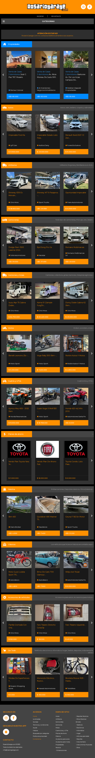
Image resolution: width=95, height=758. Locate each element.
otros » (90, 653)
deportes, (78, 650)
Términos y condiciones (40, 725)
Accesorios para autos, (64, 597)
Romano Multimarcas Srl (74, 144)
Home (35, 716)
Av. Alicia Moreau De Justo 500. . (19, 74)
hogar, (65, 650)
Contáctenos (37, 739)
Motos (57, 728)
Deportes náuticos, (72, 489)
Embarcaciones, (58, 489)
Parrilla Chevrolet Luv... (75, 625)
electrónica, (47, 650)
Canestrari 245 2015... (74, 517)
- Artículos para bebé (82, 736)
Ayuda (35, 728)
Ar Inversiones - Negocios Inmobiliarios (18, 89)
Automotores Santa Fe (47, 416)
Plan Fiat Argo (71, 461)
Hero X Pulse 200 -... (74, 355)
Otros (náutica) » (86, 489)
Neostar (70, 202)
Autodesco (14, 580)
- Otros (78, 747)
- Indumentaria (81, 742)
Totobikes (42, 688)
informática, (57, 650)
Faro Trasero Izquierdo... (47, 625)
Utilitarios (59, 719)
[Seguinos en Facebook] (89, 6)
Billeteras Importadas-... (75, 678)
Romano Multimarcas (74, 135)
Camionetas (59, 722)
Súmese (35, 722)
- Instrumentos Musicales (84, 745)
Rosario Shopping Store (73, 687)
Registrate (56, 16)
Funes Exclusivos (45, 145)
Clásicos (58, 736)
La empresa (36, 719)
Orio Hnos (71, 255)
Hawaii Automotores (18, 688)
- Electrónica (80, 728)
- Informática (80, 730)
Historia (35, 730)
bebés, (71, 650)
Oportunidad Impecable (47, 193)
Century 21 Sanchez (75, 90)
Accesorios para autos (63, 739)
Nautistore (14, 527)
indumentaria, (87, 650)
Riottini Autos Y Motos (46, 355)
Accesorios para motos (83, 597)
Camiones (59, 725)
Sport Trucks (15, 202)
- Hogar (78, 733)
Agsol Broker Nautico (75, 527)
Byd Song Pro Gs (16, 247)
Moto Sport (15, 364)
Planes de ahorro (61, 733)
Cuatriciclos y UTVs (62, 730)
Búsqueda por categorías (41, 733)
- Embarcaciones (61, 750)
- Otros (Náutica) (81, 719)
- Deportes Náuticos (82, 716)
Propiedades (60, 745)
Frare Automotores (46, 202)
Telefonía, (38, 650)
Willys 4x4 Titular (44, 572)
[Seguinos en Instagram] (83, 6)
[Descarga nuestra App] (6, 732)
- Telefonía (79, 725)
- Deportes (79, 739)
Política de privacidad (40, 736)
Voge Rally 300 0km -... (18, 355)
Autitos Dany (15, 145)
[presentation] (3, 75)
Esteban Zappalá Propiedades (44, 89)
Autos (57, 716)
